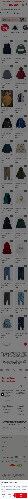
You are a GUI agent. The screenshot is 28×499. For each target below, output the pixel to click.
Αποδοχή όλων (21, 495)
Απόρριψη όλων (3, 495)
